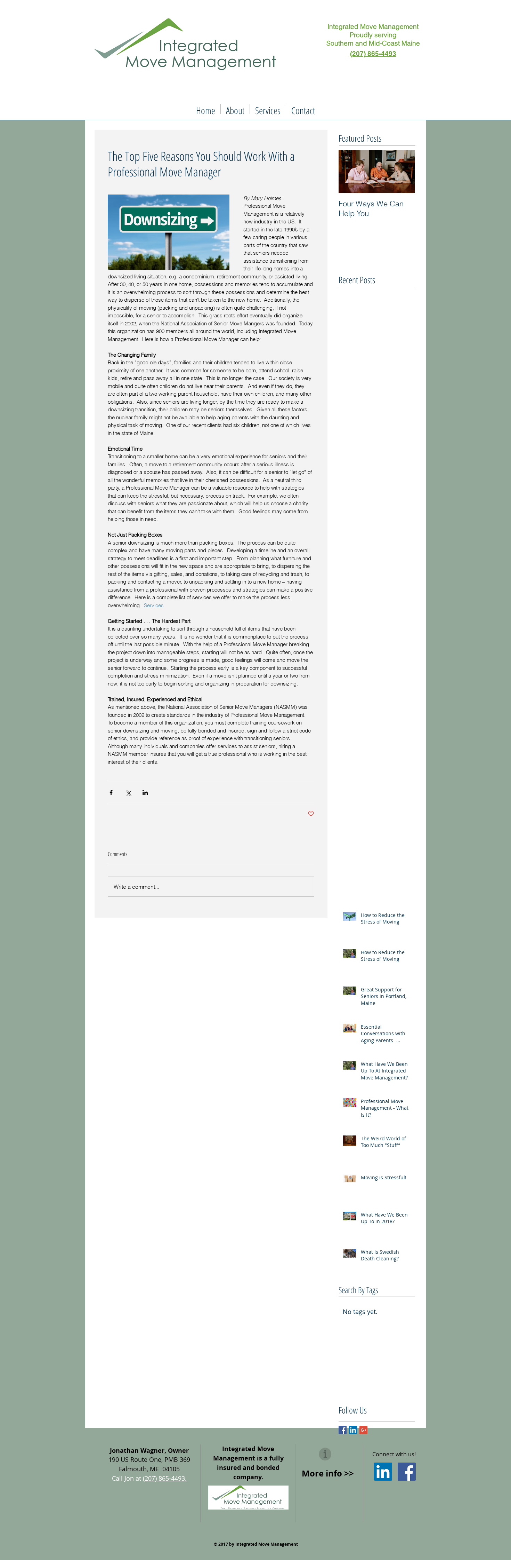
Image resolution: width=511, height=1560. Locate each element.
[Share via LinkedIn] (145, 792)
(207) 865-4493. (165, 1478)
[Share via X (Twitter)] (128, 792)
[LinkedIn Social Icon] (383, 1472)
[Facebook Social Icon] (407, 1472)
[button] (235, 109)
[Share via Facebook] (111, 792)
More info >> (328, 1473)
